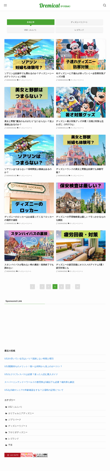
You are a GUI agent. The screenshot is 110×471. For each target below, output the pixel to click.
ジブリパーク (14, 419)
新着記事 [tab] (30, 22)
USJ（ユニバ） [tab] (30, 30)
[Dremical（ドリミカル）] (55, 5)
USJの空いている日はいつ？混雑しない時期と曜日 (29, 358)
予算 (10, 445)
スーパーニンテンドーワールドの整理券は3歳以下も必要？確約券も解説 (39, 382)
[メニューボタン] (5, 5)
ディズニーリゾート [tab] (79, 22)
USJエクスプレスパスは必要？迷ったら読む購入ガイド (31, 374)
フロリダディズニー (18, 432)
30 (77, 286)
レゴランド (13, 438)
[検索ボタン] (104, 5)
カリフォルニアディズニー (21, 413)
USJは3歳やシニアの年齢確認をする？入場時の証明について (33, 390)
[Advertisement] (55, 326)
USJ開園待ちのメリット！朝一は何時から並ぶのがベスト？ (33, 366)
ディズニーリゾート (18, 426)
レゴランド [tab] (79, 30)
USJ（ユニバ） (15, 407)
